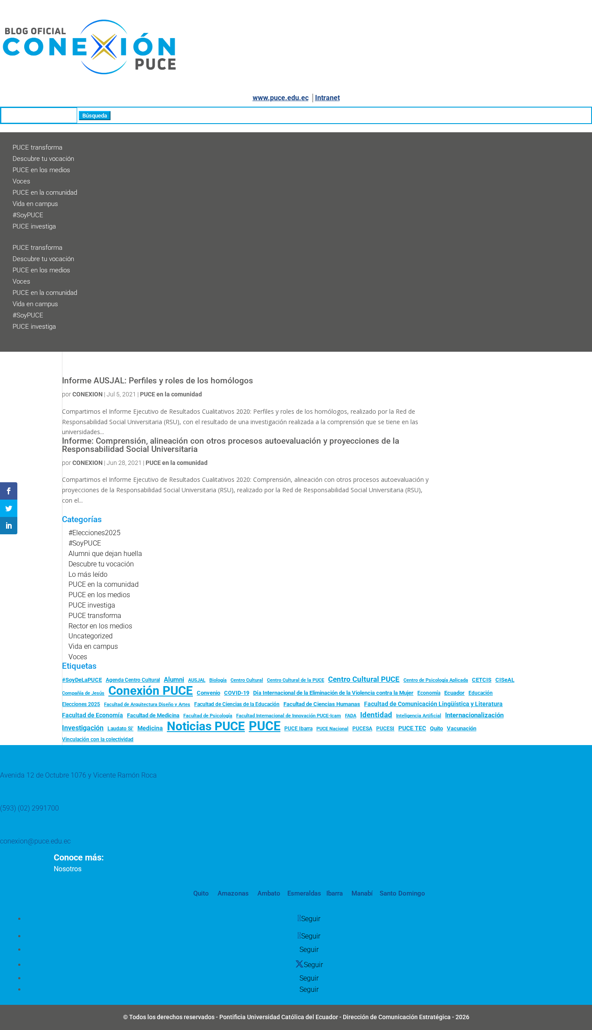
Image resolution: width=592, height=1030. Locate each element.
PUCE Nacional (332, 729)
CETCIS (481, 680)
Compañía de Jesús (83, 693)
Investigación (83, 728)
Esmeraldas (304, 893)
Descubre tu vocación (43, 159)
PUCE (264, 726)
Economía (428, 693)
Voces (21, 181)
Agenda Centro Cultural (133, 680)
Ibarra (334, 893)
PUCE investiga (34, 226)
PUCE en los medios (41, 170)
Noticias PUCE (206, 726)
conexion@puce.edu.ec (35, 841)
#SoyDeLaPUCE (82, 680)
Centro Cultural (247, 680)
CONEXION (87, 394)
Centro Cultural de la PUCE (295, 680)
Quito (436, 728)
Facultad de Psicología (207, 716)
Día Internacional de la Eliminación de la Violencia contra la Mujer (333, 693)
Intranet (327, 98)
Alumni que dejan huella (105, 553)
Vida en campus (35, 204)
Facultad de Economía (92, 715)
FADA (350, 716)
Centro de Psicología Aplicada (435, 680)
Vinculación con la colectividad (97, 739)
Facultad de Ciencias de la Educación (237, 704)
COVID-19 (236, 693)
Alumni (174, 679)
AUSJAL (196, 680)
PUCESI (385, 729)
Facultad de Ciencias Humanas (321, 704)
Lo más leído (87, 574)
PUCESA (362, 729)
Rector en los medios (100, 626)
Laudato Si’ (120, 729)
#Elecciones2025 (94, 533)
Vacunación (461, 728)
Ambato (268, 893)
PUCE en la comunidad (45, 192)
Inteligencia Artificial (418, 716)
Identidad (376, 714)
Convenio (208, 693)
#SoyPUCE (28, 215)
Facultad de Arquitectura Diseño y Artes (147, 704)
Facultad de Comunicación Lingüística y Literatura (433, 704)
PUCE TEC (412, 728)
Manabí (361, 893)
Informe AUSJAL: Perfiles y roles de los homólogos (157, 381)
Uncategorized (90, 636)
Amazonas (232, 893)
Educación (480, 693)
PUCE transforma (37, 147)
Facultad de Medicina (153, 715)
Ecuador (454, 693)
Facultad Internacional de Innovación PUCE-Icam (288, 716)
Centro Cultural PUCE (364, 679)
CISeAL (504, 679)
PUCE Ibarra (298, 729)
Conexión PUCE (150, 691)
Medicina (150, 728)
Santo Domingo (402, 893)
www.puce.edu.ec (281, 98)
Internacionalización (474, 715)
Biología (218, 680)
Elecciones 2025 (81, 704)
